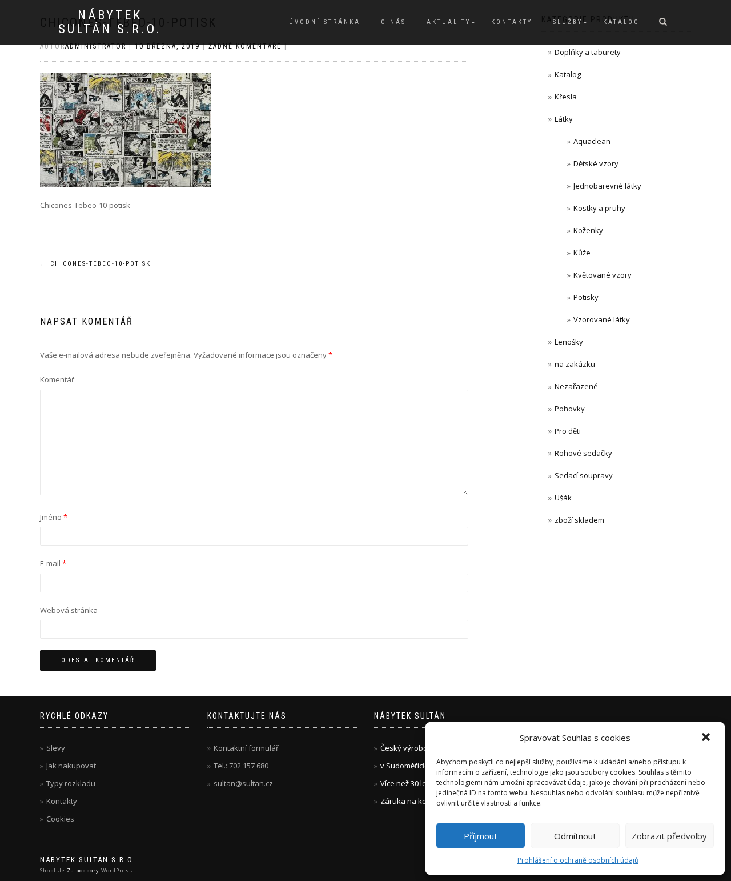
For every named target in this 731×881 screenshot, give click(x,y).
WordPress (115, 870)
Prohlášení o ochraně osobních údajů (577, 860)
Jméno (53, 517)
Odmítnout (575, 836)
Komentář (57, 379)
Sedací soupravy (584, 475)
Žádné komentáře (245, 46)
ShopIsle (53, 870)
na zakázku (575, 364)
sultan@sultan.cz (243, 783)
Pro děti (568, 431)
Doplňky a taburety (588, 52)
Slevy (55, 748)
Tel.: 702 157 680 (241, 765)
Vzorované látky (601, 319)
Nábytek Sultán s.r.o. (110, 22)
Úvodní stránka (324, 22)
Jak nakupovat (71, 765)
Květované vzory (602, 275)
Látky (564, 119)
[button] (707, 738)
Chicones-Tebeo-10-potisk (95, 263)
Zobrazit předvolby (669, 836)
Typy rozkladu (70, 783)
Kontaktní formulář (246, 748)
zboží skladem (579, 520)
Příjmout (480, 836)
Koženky (588, 230)
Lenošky (569, 342)
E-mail (53, 563)
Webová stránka (69, 610)
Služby (568, 22)
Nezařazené (576, 386)
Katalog (621, 22)
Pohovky (570, 408)
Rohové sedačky (583, 453)
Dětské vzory (595, 163)
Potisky (586, 297)
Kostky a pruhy (599, 208)
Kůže (582, 252)
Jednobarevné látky (607, 186)
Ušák (563, 497)
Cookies (60, 819)
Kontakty (511, 22)
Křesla (566, 96)
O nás (393, 22)
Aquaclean (591, 141)
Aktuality (449, 22)
